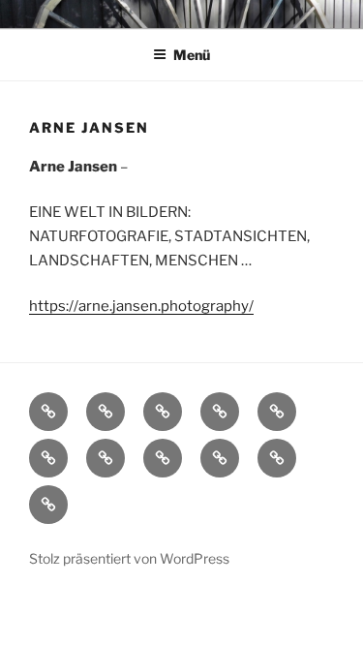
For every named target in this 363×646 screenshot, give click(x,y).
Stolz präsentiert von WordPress (129, 558)
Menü (191, 54)
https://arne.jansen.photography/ (141, 306)
